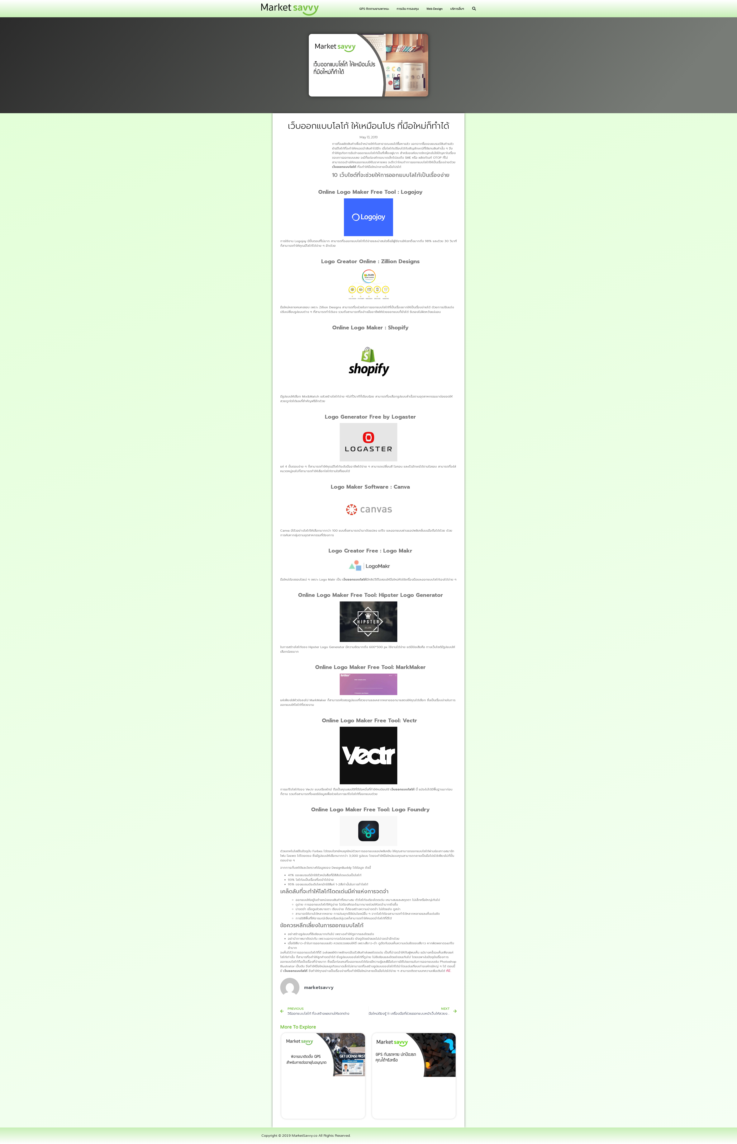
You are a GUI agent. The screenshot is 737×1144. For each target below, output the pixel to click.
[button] (474, 8)
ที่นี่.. (448, 971)
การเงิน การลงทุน (408, 8)
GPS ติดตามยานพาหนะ (374, 8)
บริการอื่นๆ (457, 8)
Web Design (434, 8)
